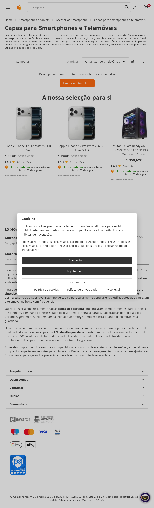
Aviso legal (113, 289)
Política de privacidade (82, 289)
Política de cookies (46, 289)
